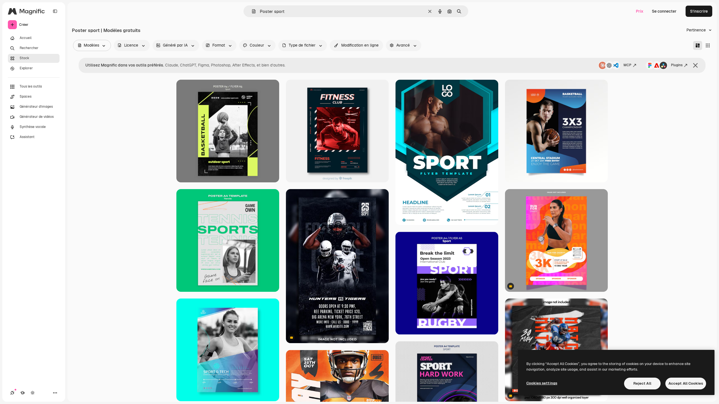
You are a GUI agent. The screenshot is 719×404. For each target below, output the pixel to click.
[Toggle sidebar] (55, 11)
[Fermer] (695, 65)
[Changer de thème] (32, 392)
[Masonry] (697, 45)
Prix (639, 11)
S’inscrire (699, 11)
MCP (627, 65)
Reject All (642, 383)
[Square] (707, 45)
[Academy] (22, 392)
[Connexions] (12, 392)
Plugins (676, 65)
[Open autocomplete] (251, 11)
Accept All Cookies (685, 383)
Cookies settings (541, 383)
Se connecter (664, 11)
